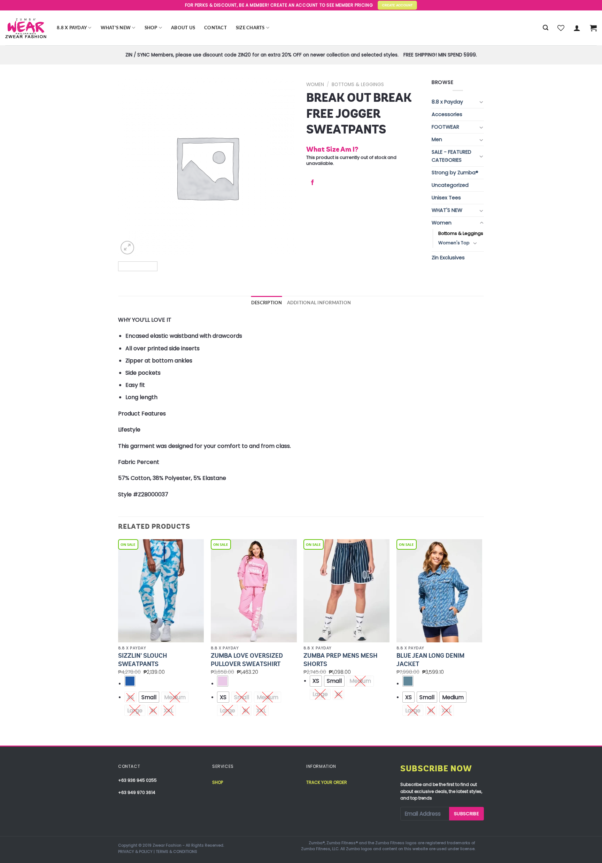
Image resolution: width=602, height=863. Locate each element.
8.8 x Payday (72, 28)
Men (437, 139)
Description (266, 303)
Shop (151, 28)
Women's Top (454, 242)
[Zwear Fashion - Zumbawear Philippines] (25, 27)
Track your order (326, 782)
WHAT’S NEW (116, 28)
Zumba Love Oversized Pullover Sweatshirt (247, 659)
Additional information (319, 303)
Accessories (447, 114)
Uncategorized (450, 185)
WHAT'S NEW (447, 210)
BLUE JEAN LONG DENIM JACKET (430, 659)
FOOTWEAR (445, 126)
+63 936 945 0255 (137, 780)
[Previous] (118, 642)
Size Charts (250, 28)
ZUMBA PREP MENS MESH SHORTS (340, 659)
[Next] (482, 642)
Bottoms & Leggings (358, 84)
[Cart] (593, 28)
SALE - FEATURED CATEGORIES (451, 155)
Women (315, 84)
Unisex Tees (446, 197)
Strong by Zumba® (455, 172)
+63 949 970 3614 (136, 792)
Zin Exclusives (448, 257)
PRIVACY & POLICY (135, 851)
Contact (215, 28)
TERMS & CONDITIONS (176, 851)
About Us (183, 28)
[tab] (266, 303)
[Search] (545, 28)
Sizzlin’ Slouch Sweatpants (142, 659)
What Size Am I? (332, 149)
